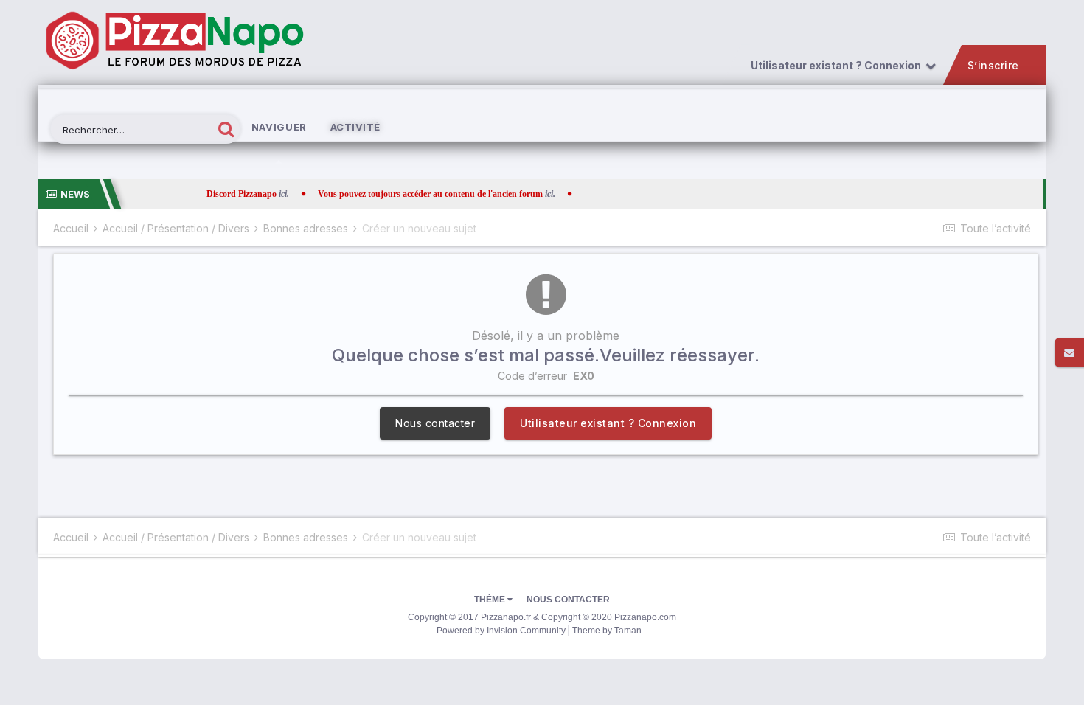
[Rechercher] (226, 128)
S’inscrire (993, 66)
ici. (245, 194)
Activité (355, 127)
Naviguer (279, 127)
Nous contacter (435, 423)
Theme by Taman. (608, 630)
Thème (490, 599)
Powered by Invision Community (501, 630)
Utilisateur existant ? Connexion (838, 66)
